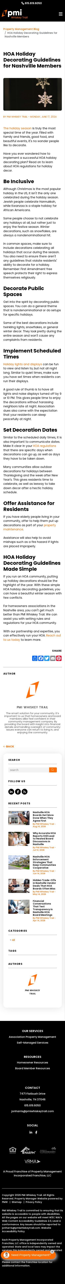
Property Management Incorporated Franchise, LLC (38, 1173)
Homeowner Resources (32, 1062)
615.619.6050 (33, 3)
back (10, 746)
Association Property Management (32, 1037)
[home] (15, 14)
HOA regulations (44, 446)
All (13, 940)
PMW (5, 1202)
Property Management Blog (21, 29)
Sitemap (17, 1202)
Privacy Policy (34, 1202)
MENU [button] (60, 14)
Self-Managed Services (32, 1043)
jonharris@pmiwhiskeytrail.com (32, 1111)
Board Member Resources (32, 1068)
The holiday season (17, 128)
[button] (11, 792)
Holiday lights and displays (22, 364)
